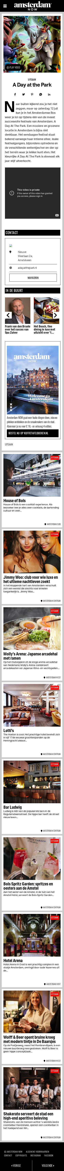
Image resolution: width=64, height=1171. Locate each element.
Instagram (35, 1155)
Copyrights (21, 1155)
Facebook (48, 1155)
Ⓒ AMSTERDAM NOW (13, 1151)
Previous (8, 315)
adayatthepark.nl (27, 268)
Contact (8, 1155)
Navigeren (33, 277)
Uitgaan (32, 79)
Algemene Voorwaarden (37, 1151)
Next (56, 315)
